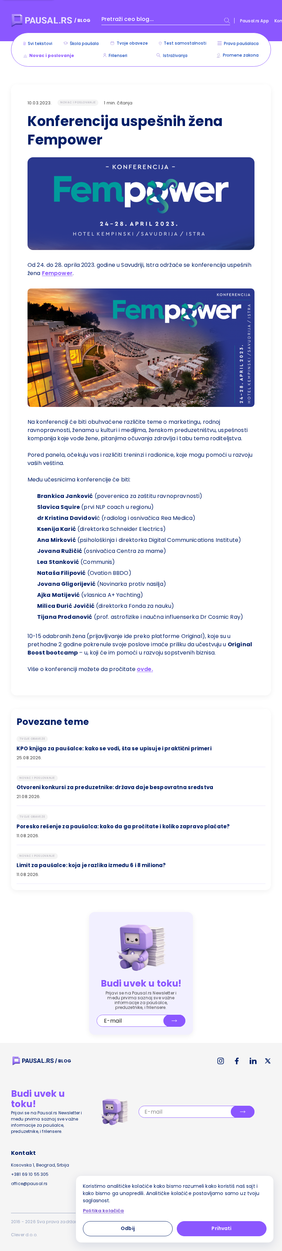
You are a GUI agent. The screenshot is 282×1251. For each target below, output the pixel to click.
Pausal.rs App (254, 20)
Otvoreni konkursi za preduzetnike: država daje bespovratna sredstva (115, 787)
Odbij (128, 1228)
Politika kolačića (103, 1211)
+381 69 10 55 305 (30, 1174)
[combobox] (165, 20)
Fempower (57, 273)
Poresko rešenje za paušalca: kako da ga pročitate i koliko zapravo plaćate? (123, 826)
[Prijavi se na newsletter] (174, 1021)
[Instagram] (220, 1061)
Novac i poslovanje (78, 102)
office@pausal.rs (29, 1183)
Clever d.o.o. (24, 1235)
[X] (268, 1061)
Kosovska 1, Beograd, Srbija (40, 1165)
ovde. (145, 669)
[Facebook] (237, 1061)
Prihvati (221, 1228)
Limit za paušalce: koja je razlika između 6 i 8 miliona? (91, 865)
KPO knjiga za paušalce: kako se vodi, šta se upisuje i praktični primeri (114, 748)
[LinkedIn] (253, 1061)
